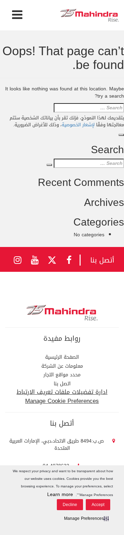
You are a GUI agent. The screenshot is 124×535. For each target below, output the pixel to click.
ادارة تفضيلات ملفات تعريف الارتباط (62, 391)
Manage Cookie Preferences (62, 400)
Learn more (60, 494)
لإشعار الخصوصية (78, 124)
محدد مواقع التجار (62, 374)
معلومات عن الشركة (62, 366)
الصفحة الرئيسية (62, 357)
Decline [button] (70, 504)
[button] (85, 518)
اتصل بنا (62, 383)
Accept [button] (98, 504)
